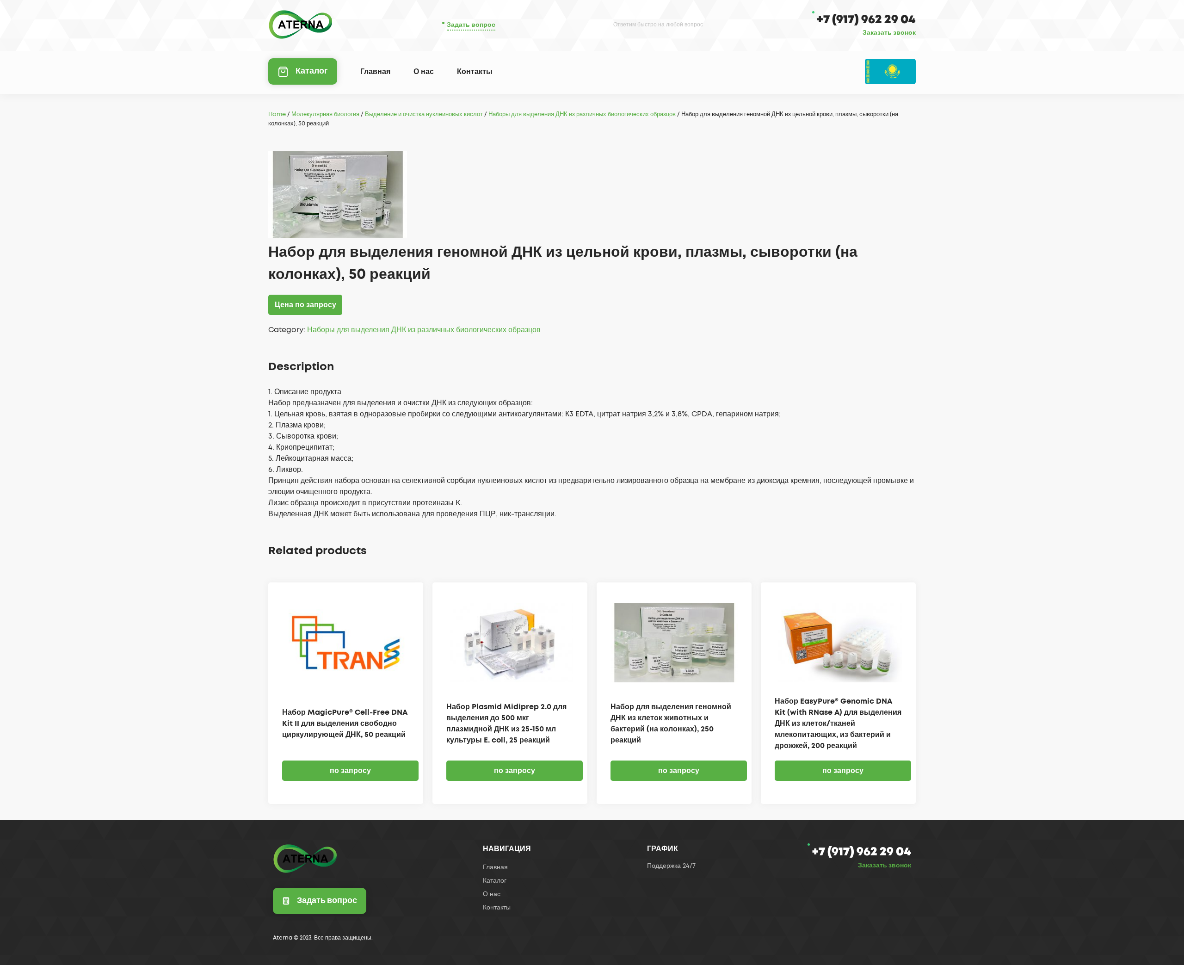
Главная (375, 71)
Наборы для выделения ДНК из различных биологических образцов (582, 114)
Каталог (312, 71)
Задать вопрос (471, 25)
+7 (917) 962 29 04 (866, 19)
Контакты (475, 71)
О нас (423, 71)
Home (277, 114)
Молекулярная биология (325, 114)
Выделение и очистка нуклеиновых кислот (424, 114)
